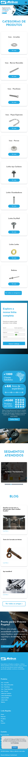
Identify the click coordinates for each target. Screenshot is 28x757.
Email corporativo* (18, 327)
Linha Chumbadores (6, 695)
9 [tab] (14, 484)
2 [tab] (6, 484)
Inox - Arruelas (5, 682)
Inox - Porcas (4, 691)
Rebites (3, 702)
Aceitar (14, 747)
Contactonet (13, 755)
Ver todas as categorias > (13, 293)
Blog (2, 721)
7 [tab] (12, 484)
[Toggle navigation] (26, 3)
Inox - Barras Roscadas (7, 684)
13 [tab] (19, 484)
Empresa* (5, 332)
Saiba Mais (14, 419)
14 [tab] (20, 484)
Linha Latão (4, 700)
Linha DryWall (5, 697)
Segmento (5, 336)
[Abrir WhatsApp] (25, 754)
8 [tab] (13, 484)
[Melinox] (14, 642)
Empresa (3, 716)
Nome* (4, 327)
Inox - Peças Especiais (7, 689)
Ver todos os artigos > (14, 604)
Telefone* (16, 332)
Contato (3, 723)
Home (2, 714)
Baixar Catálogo (14, 344)
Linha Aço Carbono (6, 693)
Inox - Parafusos (5, 687)
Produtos (3, 718)
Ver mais (14, 50)
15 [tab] (21, 484)
